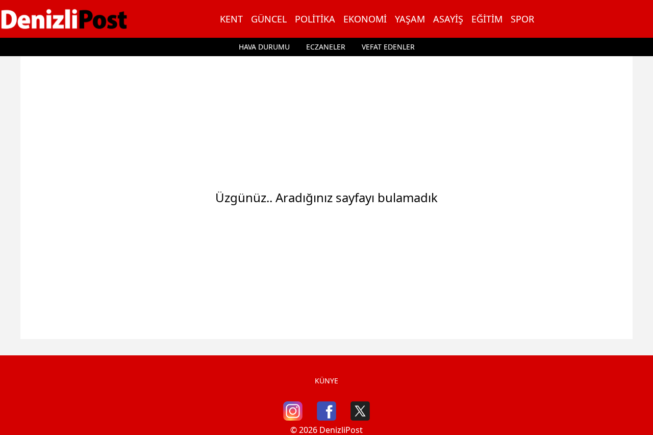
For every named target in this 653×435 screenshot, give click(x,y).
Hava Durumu (264, 47)
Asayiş (448, 19)
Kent (231, 19)
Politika (315, 19)
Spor (522, 19)
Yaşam (410, 19)
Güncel (269, 19)
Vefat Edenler (388, 47)
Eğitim (487, 19)
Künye (326, 380)
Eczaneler (325, 47)
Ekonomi (365, 19)
